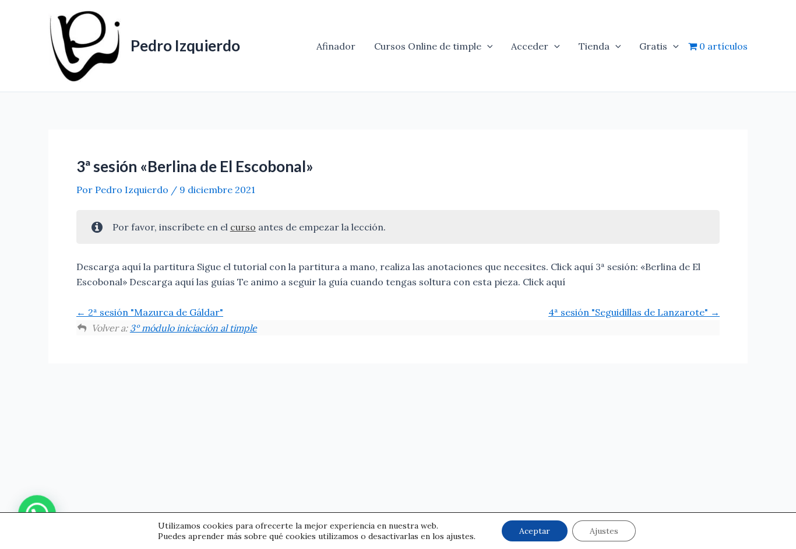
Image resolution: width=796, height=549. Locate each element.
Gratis (653, 46)
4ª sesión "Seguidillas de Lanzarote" (629, 312)
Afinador (335, 46)
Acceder (529, 46)
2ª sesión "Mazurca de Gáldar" (154, 312)
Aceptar (534, 531)
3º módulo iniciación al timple (193, 328)
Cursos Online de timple (427, 46)
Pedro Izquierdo (185, 45)
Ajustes (604, 531)
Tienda (594, 46)
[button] (487, 46)
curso (243, 227)
